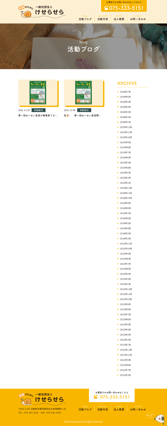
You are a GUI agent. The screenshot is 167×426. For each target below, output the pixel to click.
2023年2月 (125, 278)
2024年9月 (125, 203)
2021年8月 (125, 365)
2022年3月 (125, 334)
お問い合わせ (138, 17)
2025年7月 (125, 152)
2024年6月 (125, 218)
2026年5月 (125, 101)
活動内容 (102, 17)
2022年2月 (125, 339)
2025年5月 (125, 162)
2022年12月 (126, 289)
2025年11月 (126, 132)
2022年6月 (125, 319)
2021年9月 (125, 359)
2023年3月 (125, 273)
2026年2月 (125, 117)
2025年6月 (125, 157)
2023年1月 (125, 284)
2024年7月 (125, 213)
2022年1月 (125, 344)
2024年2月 (125, 238)
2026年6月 (125, 96)
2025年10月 (126, 137)
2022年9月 (125, 304)
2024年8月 (125, 208)
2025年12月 (126, 127)
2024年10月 (126, 197)
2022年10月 (126, 299)
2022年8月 (125, 309)
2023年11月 (126, 243)
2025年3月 (125, 172)
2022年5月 (125, 324)
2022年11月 (126, 294)
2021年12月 (126, 349)
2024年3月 (125, 233)
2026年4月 (125, 106)
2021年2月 (125, 375)
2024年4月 (125, 228)
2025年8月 (125, 147)
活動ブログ (85, 17)
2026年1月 (125, 122)
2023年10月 (126, 248)
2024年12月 (126, 187)
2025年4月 (125, 167)
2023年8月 (125, 258)
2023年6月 (125, 268)
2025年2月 (125, 177)
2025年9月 (125, 142)
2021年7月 (125, 369)
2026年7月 (125, 91)
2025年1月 (125, 182)
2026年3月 (125, 111)
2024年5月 (125, 223)
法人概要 (119, 17)
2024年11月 (126, 192)
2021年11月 (126, 354)
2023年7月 (125, 263)
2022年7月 (125, 314)
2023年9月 (125, 253)
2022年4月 (125, 329)
